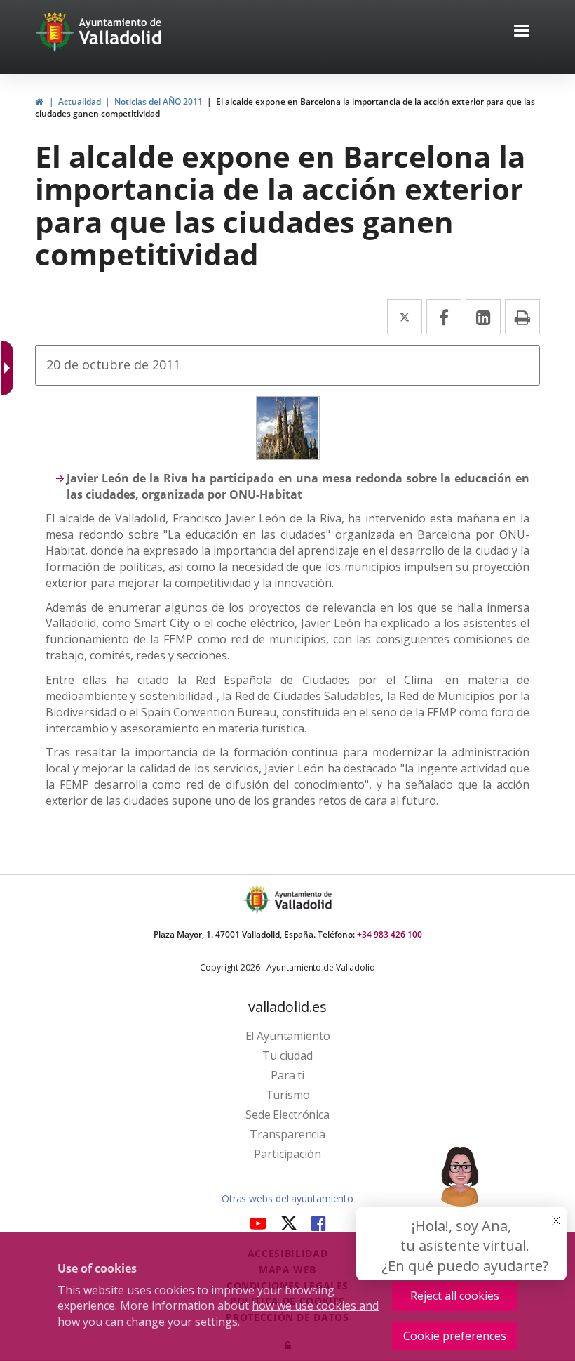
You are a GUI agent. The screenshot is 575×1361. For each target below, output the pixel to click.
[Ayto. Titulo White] (120, 32)
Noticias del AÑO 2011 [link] (158, 101)
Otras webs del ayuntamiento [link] (287, 1198)
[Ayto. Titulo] (302, 899)
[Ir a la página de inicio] (56, 32)
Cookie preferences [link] (454, 1335)
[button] (521, 32)
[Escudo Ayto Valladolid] (258, 899)
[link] (39, 101)
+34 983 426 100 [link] (389, 934)
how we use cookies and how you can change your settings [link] (218, 1313)
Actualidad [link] (79, 101)
